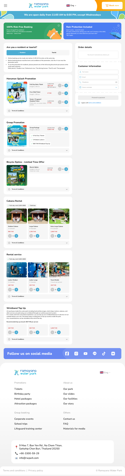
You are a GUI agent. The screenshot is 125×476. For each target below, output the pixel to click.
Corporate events (24, 419)
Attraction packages (25, 403)
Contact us (69, 419)
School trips (20, 423)
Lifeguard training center (28, 428)
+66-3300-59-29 (29, 453)
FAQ (65, 423)
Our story (68, 403)
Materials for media (74, 428)
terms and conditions (95, 103)
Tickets (18, 389)
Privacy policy (35, 470)
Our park (68, 389)
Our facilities (70, 398)
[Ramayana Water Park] (38, 5)
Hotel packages (23, 398)
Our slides (69, 394)
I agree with (91, 103)
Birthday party (22, 394)
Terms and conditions (14, 470)
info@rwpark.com (29, 458)
